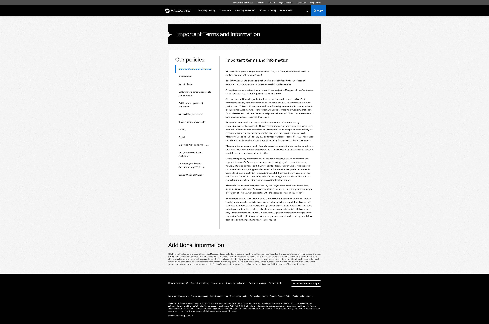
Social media (298, 296)
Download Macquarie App (306, 283)
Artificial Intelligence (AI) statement (191, 105)
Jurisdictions (185, 76)
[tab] (194, 69)
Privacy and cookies (199, 296)
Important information (178, 296)
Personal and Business (243, 2)
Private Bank (286, 10)
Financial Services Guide (280, 296)
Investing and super (245, 10)
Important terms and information (195, 69)
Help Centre (315, 2)
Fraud (182, 137)
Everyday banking (206, 10)
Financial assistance (259, 296)
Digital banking (286, 2)
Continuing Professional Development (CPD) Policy (191, 165)
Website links (185, 84)
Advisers (260, 2)
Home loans (225, 10)
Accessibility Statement (190, 114)
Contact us (301, 2)
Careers (309, 296)
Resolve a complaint (239, 296)
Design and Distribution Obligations (190, 154)
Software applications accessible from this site (195, 94)
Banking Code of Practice (191, 175)
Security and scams (219, 296)
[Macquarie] (177, 10)
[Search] (307, 11)
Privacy (182, 129)
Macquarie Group (176, 283)
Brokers (271, 2)
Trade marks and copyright (192, 122)
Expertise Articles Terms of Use (194, 144)
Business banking (267, 10)
